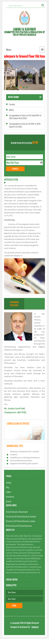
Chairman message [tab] (14, 304)
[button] (43, 5)
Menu (8, 49)
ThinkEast (35, 626)
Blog (7, 487)
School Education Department (17, 511)
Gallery (8, 492)
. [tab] (34, 302)
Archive (8, 501)
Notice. (11, 104)
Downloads (10, 496)
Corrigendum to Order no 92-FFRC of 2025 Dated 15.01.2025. (25, 120)
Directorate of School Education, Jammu (20, 521)
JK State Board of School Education (19, 525)
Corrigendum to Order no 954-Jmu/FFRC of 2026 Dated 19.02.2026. (25, 128)
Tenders (8, 482)
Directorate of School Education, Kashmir (21, 516)
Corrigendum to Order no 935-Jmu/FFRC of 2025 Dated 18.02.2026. (25, 111)
